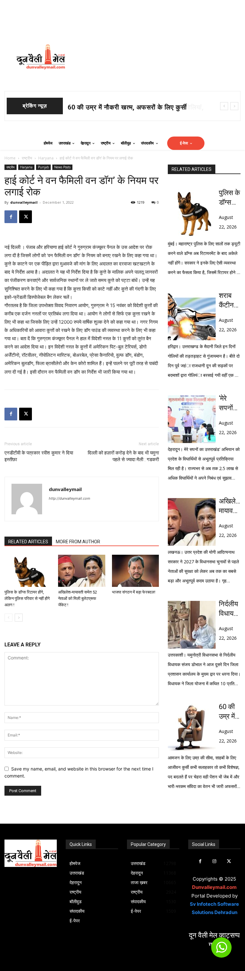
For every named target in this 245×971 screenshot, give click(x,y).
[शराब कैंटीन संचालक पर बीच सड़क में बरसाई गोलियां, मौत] (192, 316)
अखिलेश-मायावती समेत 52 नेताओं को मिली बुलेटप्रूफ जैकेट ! (77, 598)
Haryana (46, 158)
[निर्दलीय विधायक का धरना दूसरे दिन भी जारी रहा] (192, 625)
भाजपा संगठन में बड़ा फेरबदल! (133, 592)
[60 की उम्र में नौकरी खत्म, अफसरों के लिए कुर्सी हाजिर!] (192, 727)
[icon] (221, 950)
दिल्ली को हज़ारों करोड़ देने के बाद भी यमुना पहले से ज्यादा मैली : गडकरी (123, 456)
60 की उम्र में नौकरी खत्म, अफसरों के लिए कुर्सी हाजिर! (229, 712)
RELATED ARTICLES (28, 541)
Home (10, 158)
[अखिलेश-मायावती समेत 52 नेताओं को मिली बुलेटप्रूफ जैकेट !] (81, 571)
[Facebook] (10, 216)
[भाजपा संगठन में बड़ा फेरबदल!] (135, 571)
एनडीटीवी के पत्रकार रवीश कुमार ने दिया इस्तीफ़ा (38, 456)
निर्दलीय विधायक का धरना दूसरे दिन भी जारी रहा (229, 609)
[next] (234, 106)
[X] (25, 216)
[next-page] (19, 618)
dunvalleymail (24, 202)
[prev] (224, 106)
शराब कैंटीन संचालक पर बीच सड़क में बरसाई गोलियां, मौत (229, 301)
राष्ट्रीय (27, 158)
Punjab (43, 167)
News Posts (62, 167)
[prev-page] (8, 618)
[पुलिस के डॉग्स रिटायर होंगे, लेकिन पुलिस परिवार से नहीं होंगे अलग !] (27, 571)
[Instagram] (214, 861)
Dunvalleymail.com (214, 887)
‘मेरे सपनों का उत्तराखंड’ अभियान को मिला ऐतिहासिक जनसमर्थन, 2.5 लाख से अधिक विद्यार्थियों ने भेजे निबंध (230, 403)
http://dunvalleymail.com (69, 498)
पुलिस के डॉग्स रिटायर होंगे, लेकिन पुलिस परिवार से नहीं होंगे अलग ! (27, 598)
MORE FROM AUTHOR (78, 541)
